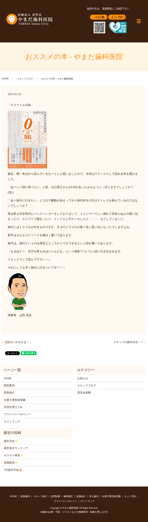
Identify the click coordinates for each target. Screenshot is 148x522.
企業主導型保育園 (14, 400)
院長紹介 (9, 392)
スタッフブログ (25, 78)
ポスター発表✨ (13, 455)
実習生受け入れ (13, 407)
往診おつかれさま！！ (18, 342)
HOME (5, 78)
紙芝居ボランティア (16, 448)
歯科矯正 (68, 496)
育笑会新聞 (84, 392)
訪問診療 (55, 496)
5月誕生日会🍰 (13, 469)
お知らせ (82, 378)
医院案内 (9, 385)
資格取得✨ (11, 462)
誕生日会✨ (11, 441)
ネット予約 (117, 17)
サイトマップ (12, 421)
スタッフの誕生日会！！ (128, 342)
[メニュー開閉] (139, 21)
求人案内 (93, 496)
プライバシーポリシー (17, 414)
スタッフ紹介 (40, 496)
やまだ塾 (99, 17)
